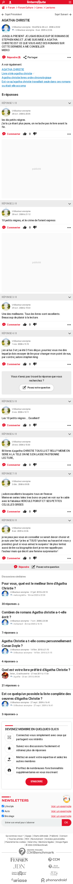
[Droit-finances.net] (53, 867)
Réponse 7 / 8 (9, 473)
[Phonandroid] (53, 880)
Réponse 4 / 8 (9, 333)
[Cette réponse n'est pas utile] (35, 134)
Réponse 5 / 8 (9, 401)
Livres (39, 7)
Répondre (23, 567)
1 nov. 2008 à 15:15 (20, 344)
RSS (27, 839)
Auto (7, 811)
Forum (11, 7)
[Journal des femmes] (19, 860)
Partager (33, 57)
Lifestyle (9, 806)
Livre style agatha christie (17, 73)
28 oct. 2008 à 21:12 (21, 214)
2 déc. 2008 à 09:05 (20, 484)
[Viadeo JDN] (53, 873)
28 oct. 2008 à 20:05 (21, 114)
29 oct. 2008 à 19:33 (21, 308)
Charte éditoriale (40, 836)
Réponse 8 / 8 (9, 520)
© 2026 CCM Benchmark (36, 845)
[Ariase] (19, 880)
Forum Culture (25, 7)
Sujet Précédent (13, 14)
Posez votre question (38, 387)
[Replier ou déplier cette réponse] (69, 103)
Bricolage (9, 816)
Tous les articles (15, 839)
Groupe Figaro (62, 842)
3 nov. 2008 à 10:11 (20, 412)
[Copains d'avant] (19, 873)
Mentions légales (46, 842)
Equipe (28, 836)
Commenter (13, 134)
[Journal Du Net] (19, 866)
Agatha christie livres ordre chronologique (26, 77)
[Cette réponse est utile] (25, 134)
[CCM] (53, 860)
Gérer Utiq (32, 842)
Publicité (54, 836)
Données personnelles (55, 839)
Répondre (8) (13, 57)
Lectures (50, 7)
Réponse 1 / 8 (9, 103)
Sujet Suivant (61, 14)
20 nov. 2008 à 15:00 (21, 444)
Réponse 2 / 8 (9, 203)
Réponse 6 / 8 (9, 434)
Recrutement (37, 839)
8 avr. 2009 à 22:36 (44, 30)
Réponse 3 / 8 (9, 297)
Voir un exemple (61, 806)
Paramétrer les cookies (15, 842)
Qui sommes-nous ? (15, 836)
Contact (64, 836)
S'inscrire (36, 781)
